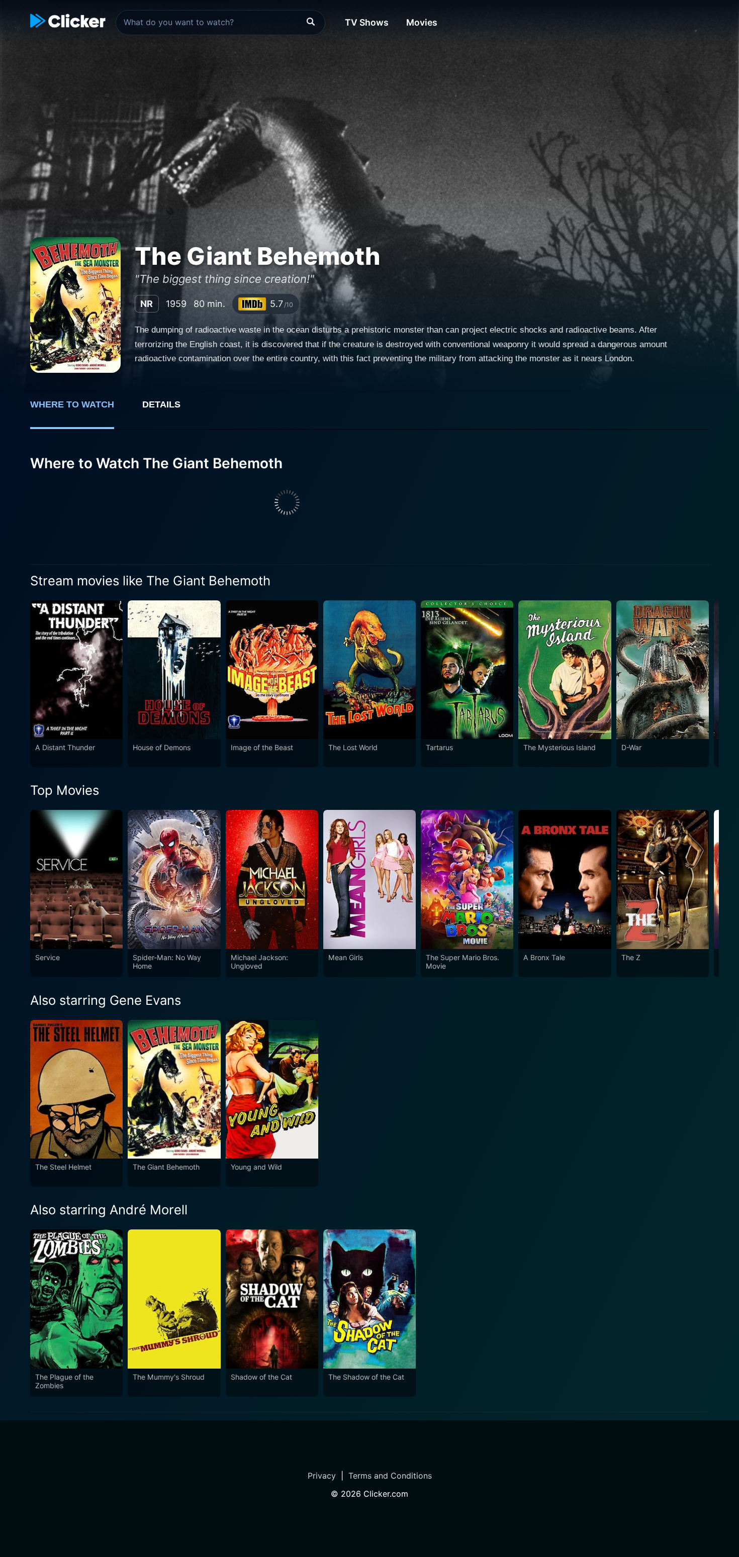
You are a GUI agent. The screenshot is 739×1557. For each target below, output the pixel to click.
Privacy (322, 1476)
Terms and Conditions (390, 1476)
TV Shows (367, 22)
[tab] (79, 410)
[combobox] (220, 22)
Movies (421, 22)
